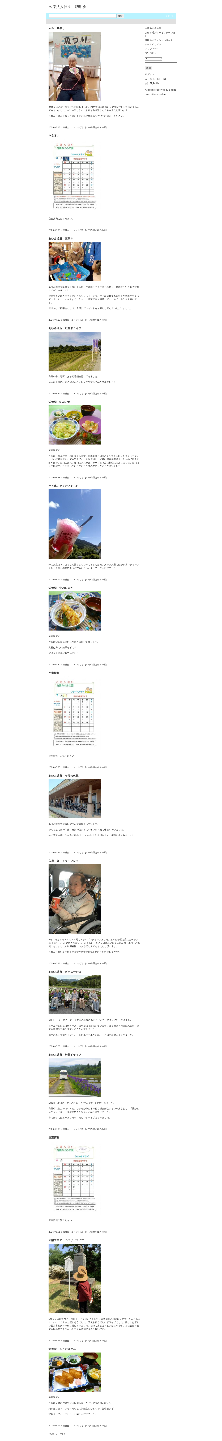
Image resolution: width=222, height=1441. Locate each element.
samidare (161, 94)
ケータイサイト (153, 44)
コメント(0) (77, 127)
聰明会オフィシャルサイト (159, 40)
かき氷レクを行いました (64, 485)
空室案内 (54, 135)
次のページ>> (57, 1433)
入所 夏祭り (57, 28)
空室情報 (54, 672)
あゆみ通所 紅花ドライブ (65, 328)
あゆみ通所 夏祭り (61, 238)
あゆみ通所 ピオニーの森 (65, 971)
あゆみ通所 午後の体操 (64, 775)
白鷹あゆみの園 (98, 127)
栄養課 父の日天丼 (61, 587)
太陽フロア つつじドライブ (66, 1240)
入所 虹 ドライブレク (64, 860)
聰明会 (66, 127)
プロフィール (152, 48)
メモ (88, 127)
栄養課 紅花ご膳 (59, 401)
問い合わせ (151, 53)
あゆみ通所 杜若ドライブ (65, 1054)
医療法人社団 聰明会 (68, 7)
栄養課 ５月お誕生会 (62, 1348)
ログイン (169, 16)
